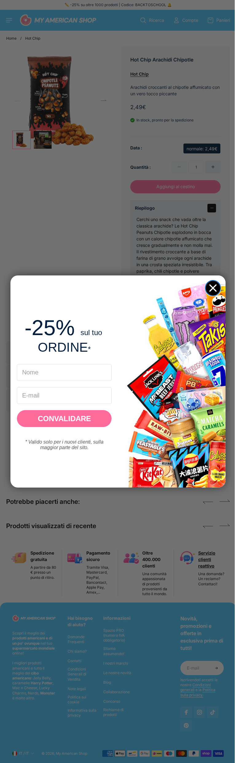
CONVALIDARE (62, 418)
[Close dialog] (211, 288)
